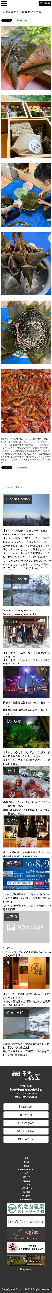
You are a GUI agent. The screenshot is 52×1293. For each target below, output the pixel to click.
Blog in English (18, 499)
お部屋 (26, 1166)
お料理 (26, 1162)
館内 (26, 1173)
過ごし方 (26, 1177)
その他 (11, 771)
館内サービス (16, 1012)
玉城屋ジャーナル (26, 1169)
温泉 (26, 1158)
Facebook (26, 1107)
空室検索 (45, 3)
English (26, 1196)
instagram (27, 1123)
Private (11, 621)
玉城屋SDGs (26, 1200)
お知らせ (13, 721)
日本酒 (11, 916)
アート (11, 671)
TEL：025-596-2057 (26, 1093)
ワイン (11, 820)
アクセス (26, 1184)
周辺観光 (13, 863)
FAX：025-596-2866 (26, 1097)
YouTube (27, 1139)
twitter (27, 1115)
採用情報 (26, 1192)
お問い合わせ (26, 1188)
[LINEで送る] (22, 20)
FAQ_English (16, 579)
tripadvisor (27, 1131)
